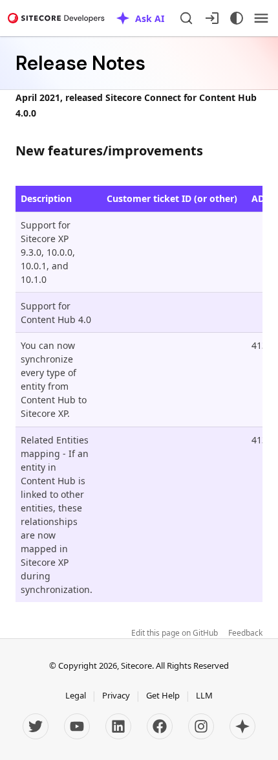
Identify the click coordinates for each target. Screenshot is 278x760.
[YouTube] (77, 726)
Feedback (245, 633)
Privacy (116, 695)
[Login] (212, 18)
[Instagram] (201, 726)
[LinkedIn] (118, 726)
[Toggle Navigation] (261, 18)
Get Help (163, 695)
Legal (75, 695)
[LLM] (242, 726)
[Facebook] (160, 726)
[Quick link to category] (210, 150)
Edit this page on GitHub (174, 633)
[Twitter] (35, 726)
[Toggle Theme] (236, 18)
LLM (204, 695)
